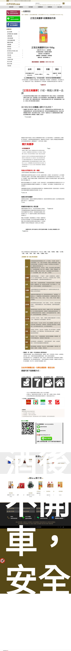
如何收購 (31, 7)
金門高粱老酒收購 (44, 4)
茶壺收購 (9, 48)
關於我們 (11, 7)
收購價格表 (40, 7)
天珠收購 (9, 57)
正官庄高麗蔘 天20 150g (43, 14)
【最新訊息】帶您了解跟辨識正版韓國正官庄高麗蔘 (22, 0)
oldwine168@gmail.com (45, 434)
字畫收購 (9, 65)
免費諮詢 (68, 635)
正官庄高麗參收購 (33, 14)
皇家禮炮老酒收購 (49, 4)
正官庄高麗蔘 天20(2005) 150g (56, 14)
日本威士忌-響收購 (58, 4)
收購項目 (21, 7)
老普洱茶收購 (10, 53)
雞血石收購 (9, 63)
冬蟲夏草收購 (10, 59)
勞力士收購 (53, 4)
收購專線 (68, 629)
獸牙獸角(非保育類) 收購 (12, 50)
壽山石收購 (9, 61)
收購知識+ (50, 7)
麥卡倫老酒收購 (39, 4)
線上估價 (60, 7)
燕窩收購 (9, 55)
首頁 (22, 14)
